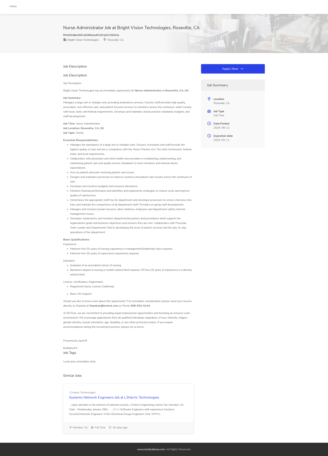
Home (13, 6)
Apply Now (230, 69)
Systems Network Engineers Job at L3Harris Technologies (114, 397)
